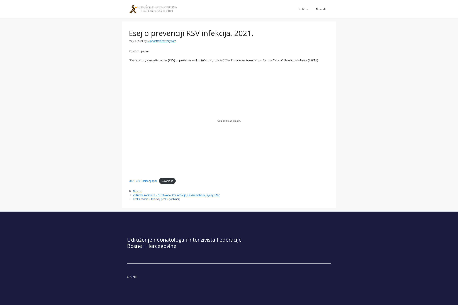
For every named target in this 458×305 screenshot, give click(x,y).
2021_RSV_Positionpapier (143, 181)
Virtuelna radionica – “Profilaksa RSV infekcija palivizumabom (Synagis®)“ (176, 195)
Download (167, 181)
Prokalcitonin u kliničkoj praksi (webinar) (156, 199)
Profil (301, 9)
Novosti (321, 9)
